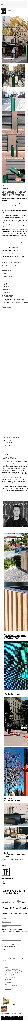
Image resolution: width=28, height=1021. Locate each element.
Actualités (7, 990)
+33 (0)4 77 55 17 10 (13, 890)
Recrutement (8, 989)
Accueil (6, 967)
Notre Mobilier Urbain (7, 859)
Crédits (5, 962)
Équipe (6, 984)
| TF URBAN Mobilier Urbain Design (11, 27)
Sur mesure (9, 693)
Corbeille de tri (11, 639)
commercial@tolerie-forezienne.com (10, 894)
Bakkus (7, 634)
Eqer (6, 853)
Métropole (17, 256)
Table (6, 856)
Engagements (8, 982)
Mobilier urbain (10, 256)
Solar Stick (9, 799)
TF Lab (6, 981)
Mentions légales (7, 960)
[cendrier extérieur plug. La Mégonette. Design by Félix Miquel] (13, 86)
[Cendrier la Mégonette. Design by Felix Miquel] (13, 134)
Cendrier (22, 256)
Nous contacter (4, 51)
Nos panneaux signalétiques (18, 859)
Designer (6, 454)
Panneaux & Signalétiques (9, 35)
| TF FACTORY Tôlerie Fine (11, 969)
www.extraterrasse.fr (7, 495)
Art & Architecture (7, 42)
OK (5, 1019)
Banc (23, 854)
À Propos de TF (8, 976)
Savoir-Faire (8, 979)
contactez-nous (5, 452)
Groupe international (10, 977)
